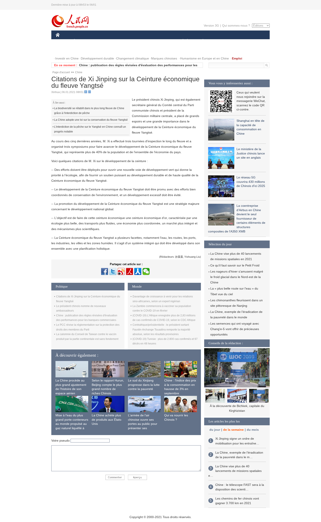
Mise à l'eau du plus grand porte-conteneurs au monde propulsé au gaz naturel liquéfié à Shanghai (71, 424)
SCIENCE (141, 41)
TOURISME (237, 41)
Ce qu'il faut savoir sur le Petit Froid (234, 265)
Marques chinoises (164, 58)
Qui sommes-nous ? (236, 25)
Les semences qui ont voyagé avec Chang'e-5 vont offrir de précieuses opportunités (234, 329)
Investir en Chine (67, 58)
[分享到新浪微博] (121, 271)
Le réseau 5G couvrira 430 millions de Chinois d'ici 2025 (250, 182)
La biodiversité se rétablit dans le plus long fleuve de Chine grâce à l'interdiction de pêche (89, 111)
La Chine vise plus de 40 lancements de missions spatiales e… (235, 470)
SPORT (218, 41)
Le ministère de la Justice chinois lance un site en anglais (250, 153)
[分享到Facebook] (104, 271)
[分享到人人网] (137, 271)
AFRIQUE (121, 41)
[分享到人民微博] (129, 271)
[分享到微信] (146, 271)
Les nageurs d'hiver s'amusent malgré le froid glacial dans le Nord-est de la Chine (236, 277)
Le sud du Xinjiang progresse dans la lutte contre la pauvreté (144, 385)
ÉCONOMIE (82, 41)
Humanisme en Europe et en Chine (204, 58)
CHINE (63, 41)
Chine (78, 72)
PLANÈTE (201, 41)
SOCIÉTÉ (181, 41)
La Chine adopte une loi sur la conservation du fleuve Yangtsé (91, 119)
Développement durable (97, 58)
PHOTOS (84, 50)
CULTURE (161, 41)
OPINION (65, 50)
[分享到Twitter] (112, 271)
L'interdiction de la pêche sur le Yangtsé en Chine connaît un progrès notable (90, 129)
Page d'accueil (61, 72)
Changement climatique (132, 58)
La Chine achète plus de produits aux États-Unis (107, 419)
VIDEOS (101, 50)
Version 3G (211, 25)
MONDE (102, 41)
